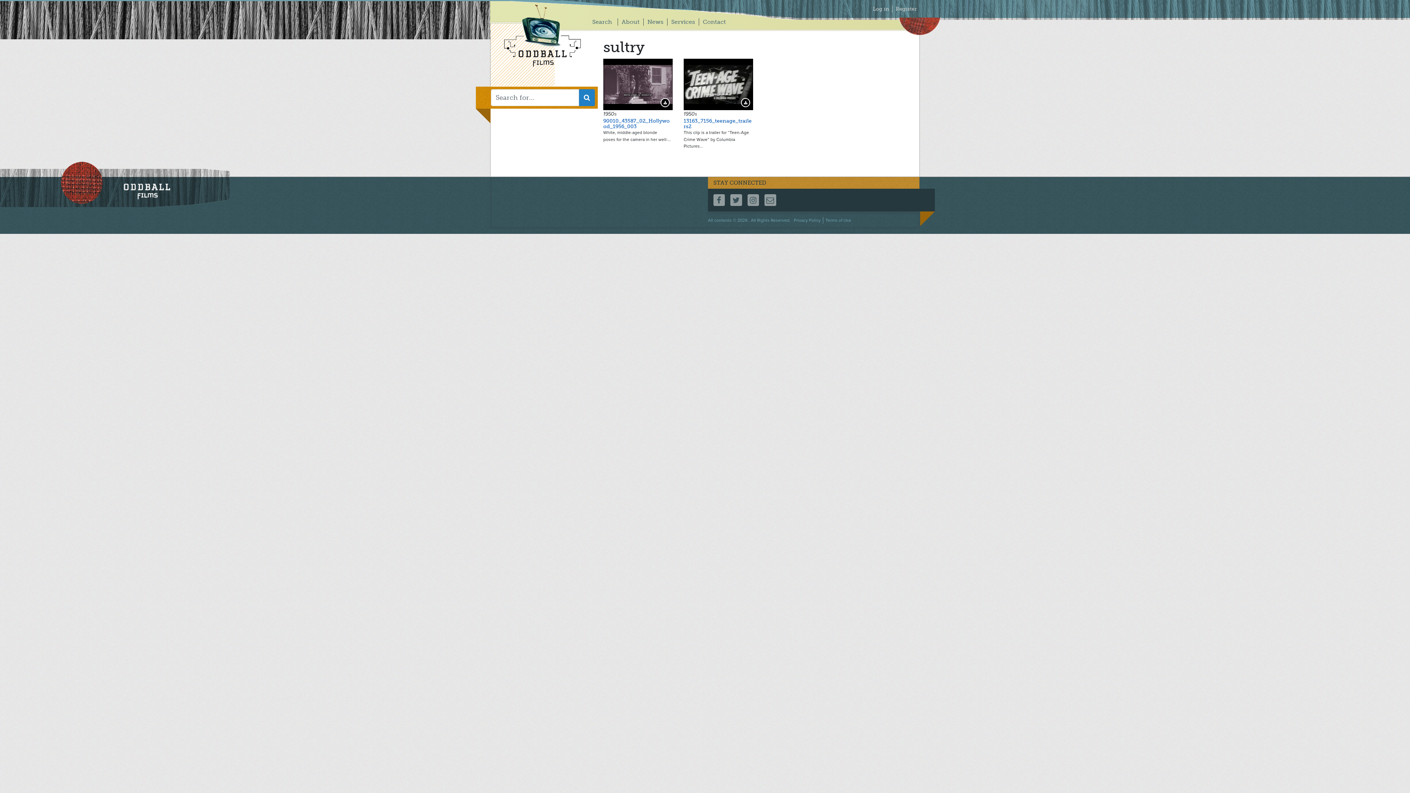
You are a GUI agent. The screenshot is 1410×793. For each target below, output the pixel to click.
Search (602, 21)
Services (683, 21)
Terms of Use (838, 220)
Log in (881, 9)
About (631, 21)
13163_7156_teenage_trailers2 (718, 124)
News (655, 21)
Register (906, 9)
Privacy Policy (807, 220)
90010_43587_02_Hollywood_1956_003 (636, 124)
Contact (714, 21)
